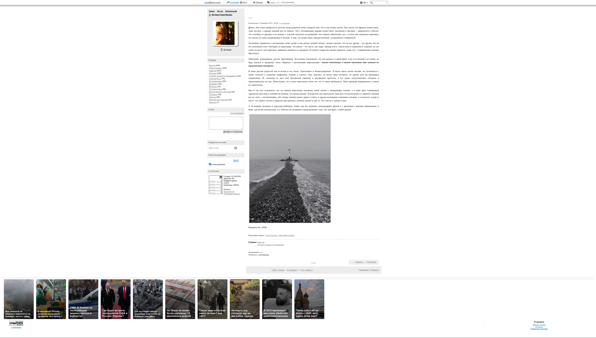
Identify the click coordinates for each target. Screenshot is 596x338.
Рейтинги (259, 2)
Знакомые (213, 84)
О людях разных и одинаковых (222, 76)
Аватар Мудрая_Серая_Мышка (225, 33)
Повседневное (215, 68)
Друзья (220, 11)
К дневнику (292, 270)
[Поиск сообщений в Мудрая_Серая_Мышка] (236, 160)
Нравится (359, 262)
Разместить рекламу (539, 329)
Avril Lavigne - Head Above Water (280, 235)
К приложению (237, 113)
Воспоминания (215, 81)
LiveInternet (213, 3)
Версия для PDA (539, 325)
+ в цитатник (284, 23)
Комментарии (231, 11)
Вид (365, 3)
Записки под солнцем (218, 100)
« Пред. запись (278, 270)
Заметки (212, 71)
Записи (212, 11)
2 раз (260, 252)
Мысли (212, 65)
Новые (375, 270)
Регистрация (234, 2)
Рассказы (213, 94)
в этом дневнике (218, 164)
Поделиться (371, 262)
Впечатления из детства (220, 92)
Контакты (539, 327)
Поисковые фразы (232, 194)
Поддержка (361, 2)
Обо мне (212, 73)
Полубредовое (215, 89)
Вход (245, 2)
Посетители (229, 192)
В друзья (227, 50)
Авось (272, 2)
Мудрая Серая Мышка (210, 15)
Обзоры (212, 97)
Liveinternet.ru (215, 79)
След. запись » (306, 270)
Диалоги (212, 102)
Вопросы (213, 87)
